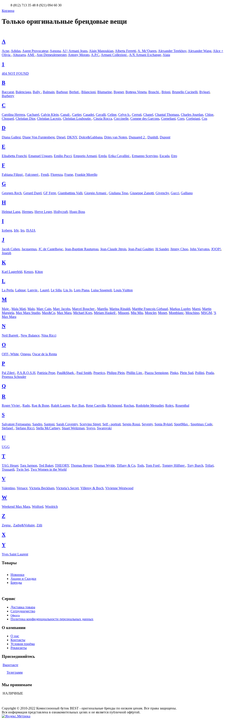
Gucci (175, 193)
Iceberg (7, 230)
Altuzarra (19, 55)
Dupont (165, 137)
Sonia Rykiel (163, 424)
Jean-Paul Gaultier (140, 249)
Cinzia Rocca (102, 118)
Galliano (187, 193)
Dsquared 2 (137, 137)
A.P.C (95, 55)
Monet (162, 313)
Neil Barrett (10, 335)
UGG (6, 447)
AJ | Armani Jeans (74, 51)
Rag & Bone (40, 405)
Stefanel (8, 428)
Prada (210, 373)
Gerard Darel (32, 193)
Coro (180, 118)
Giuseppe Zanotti (142, 193)
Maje (6, 309)
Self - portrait (111, 424)
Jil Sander (162, 249)
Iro (22, 230)
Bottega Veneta (136, 92)
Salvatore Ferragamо (16, 424)
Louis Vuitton (123, 290)
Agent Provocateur (35, 51)
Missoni (123, 313)
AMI (31, 55)
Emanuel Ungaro (40, 156)
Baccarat (8, 92)
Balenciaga (23, 92)
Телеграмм (15, 672)
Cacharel (33, 114)
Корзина (8, 11)
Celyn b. (124, 114)
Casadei (88, 114)
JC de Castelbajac (50, 249)
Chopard (8, 118)
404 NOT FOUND (15, 73)
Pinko (174, 373)
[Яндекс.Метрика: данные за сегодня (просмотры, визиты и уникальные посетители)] (16, 716)
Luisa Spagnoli (101, 290)
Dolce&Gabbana (90, 137)
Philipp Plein (116, 373)
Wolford (37, 506)
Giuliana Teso (118, 193)
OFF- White (10, 354)
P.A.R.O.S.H (26, 373)
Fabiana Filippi (13, 174)
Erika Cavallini (119, 156)
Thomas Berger (81, 465)
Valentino (8, 488)
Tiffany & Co (126, 465)
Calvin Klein (50, 114)
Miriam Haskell (105, 313)
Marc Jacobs (61, 309)
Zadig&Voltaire (24, 525)
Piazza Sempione (156, 373)
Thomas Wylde (104, 465)
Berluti (74, 92)
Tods (140, 465)
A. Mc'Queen (147, 51)
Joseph (6, 253)
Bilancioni (88, 92)
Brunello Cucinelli (185, 92)
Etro (174, 156)
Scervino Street (90, 424)
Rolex (169, 405)
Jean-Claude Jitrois (113, 249)
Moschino (192, 313)
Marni (196, 309)
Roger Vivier (11, 405)
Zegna (6, 525)
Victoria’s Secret (67, 488)
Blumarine (104, 92)
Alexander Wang (199, 51)
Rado (26, 405)
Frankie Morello (86, 174)
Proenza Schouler (14, 377)
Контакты (18, 640)
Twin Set (22, 469)
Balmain (48, 92)
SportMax (181, 424)
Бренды (16, 582)
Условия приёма (23, 644)
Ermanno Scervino (145, 156)
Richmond (114, 405)
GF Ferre (49, 193)
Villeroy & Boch (91, 488)
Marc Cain (43, 309)
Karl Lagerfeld (12, 272)
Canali (65, 114)
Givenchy (162, 193)
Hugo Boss (77, 212)
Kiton (39, 272)
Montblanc (176, 313)
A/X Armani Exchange (145, 55)
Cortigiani (193, 118)
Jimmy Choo (179, 249)
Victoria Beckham (41, 488)
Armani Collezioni (114, 55)
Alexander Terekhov (172, 51)
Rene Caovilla (96, 405)
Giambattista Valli (70, 193)
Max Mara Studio (28, 313)
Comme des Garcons (144, 118)
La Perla (7, 290)
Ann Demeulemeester (51, 55)
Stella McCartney (48, 428)
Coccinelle (121, 118)
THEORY (62, 465)
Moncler (150, 313)
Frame (68, 174)
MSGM (206, 313)
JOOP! (216, 249)
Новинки (17, 575)
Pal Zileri (8, 373)
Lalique (20, 290)
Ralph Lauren (60, 405)
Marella (102, 309)
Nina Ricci (48, 335)
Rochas (129, 405)
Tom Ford (153, 465)
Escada (164, 156)
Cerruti (137, 114)
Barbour (61, 92)
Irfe (16, 230)
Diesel (60, 137)
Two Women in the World (49, 469)
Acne (5, 51)
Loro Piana (81, 290)
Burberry (8, 96)
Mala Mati (18, 309)
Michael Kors (82, 313)
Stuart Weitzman (73, 428)
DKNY (72, 137)
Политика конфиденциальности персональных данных (52, 619)
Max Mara (64, 313)
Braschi (154, 92)
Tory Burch (195, 465)
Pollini (199, 373)
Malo (31, 309)
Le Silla (56, 290)
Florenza (57, 174)
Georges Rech (12, 193)
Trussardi (8, 469)
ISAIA (31, 230)
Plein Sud (186, 373)
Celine (111, 114)
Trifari (209, 465)
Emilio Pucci (63, 156)
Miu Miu (137, 313)
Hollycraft (61, 212)
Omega (25, 354)
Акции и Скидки (23, 578)
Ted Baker (46, 465)
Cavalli (101, 114)
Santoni (49, 424)
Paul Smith (84, 373)
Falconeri (32, 174)
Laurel (44, 290)
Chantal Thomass (167, 114)
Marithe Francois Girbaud (150, 309)
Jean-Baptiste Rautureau (81, 249)
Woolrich (51, 506)
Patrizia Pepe (46, 373)
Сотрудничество (23, 611)
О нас (15, 636)
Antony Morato (78, 55)
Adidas (16, 51)
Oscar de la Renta (44, 354)
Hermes (27, 212)
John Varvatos (199, 249)
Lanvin (32, 290)
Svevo (90, 428)
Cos (204, 118)
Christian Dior (25, 118)
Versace (22, 488)
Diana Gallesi (11, 137)
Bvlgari (204, 92)
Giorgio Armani (95, 193)
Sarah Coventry (67, 424)
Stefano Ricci (25, 428)
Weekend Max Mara (16, 506)
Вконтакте (10, 665)
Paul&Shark (66, 373)
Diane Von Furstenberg (38, 137)
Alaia (166, 55)
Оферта (15, 615)
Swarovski (104, 428)
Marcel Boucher (83, 309)
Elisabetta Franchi (14, 156)
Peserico (99, 373)
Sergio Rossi (131, 424)
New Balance (30, 335)
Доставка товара (23, 607)
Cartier (76, 114)
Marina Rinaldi (119, 309)
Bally (37, 92)
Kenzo (28, 272)
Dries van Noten (115, 137)
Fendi (45, 174)
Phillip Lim (134, 373)
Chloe (209, 114)
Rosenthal (182, 405)
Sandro (37, 424)
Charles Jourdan (192, 114)
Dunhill (152, 137)
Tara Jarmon (28, 465)
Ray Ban (78, 405)
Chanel (148, 114)
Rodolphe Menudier (149, 405)
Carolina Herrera (13, 114)
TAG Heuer (10, 465)
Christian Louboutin (77, 118)
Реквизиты (19, 648)
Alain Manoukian (101, 51)
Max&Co (48, 313)
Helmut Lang (11, 212)
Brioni (165, 92)
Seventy (147, 424)
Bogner (119, 92)
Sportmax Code (201, 424)
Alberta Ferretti (125, 51)
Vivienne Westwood (119, 488)
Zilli (39, 525)
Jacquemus (29, 249)
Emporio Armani (85, 156)
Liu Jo (67, 290)
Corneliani (168, 118)
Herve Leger (43, 212)
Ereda (102, 156)
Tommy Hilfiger (173, 465)
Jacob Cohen (11, 249)
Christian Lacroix (49, 118)
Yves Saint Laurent (15, 554)
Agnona (55, 51)
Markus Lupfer (180, 309)
